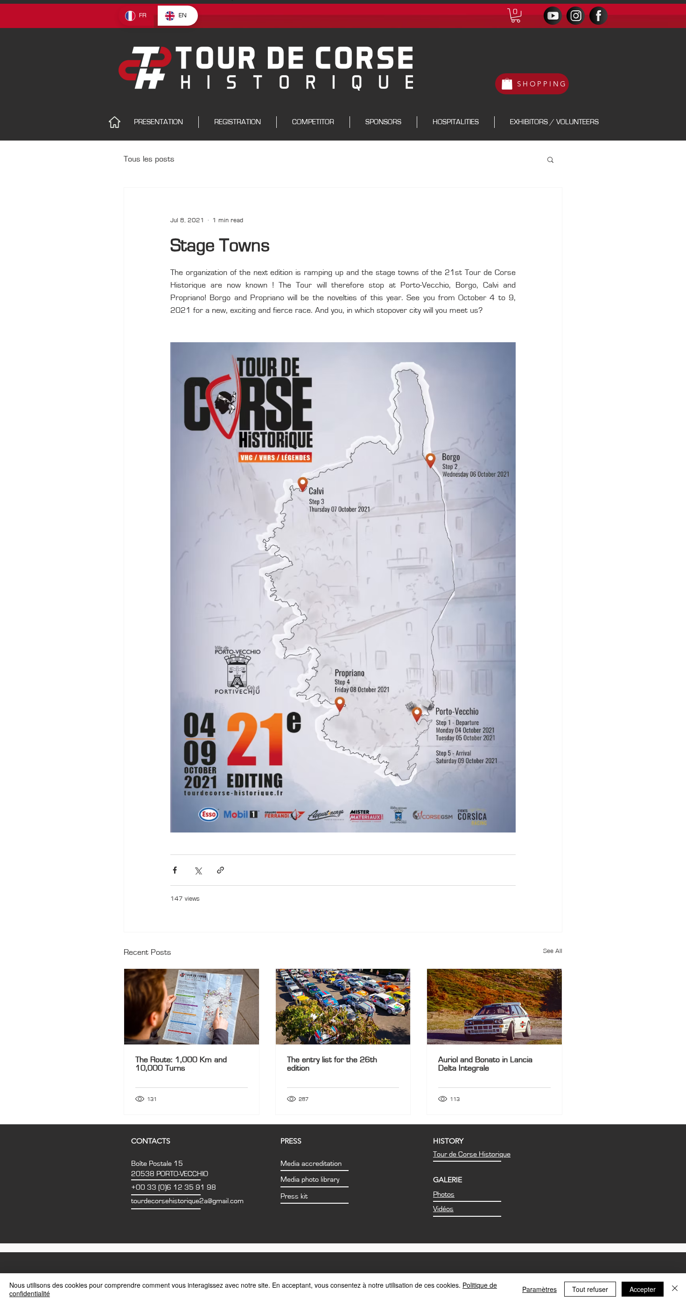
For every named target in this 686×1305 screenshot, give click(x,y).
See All (552, 951)
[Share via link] (220, 870)
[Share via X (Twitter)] (197, 870)
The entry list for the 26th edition (332, 1064)
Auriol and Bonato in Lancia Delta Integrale (485, 1064)
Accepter (643, 1289)
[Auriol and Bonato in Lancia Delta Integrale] (494, 1006)
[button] (515, 15)
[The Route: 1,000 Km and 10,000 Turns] (191, 1006)
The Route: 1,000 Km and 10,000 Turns (181, 1064)
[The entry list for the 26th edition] (343, 1006)
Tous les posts (149, 159)
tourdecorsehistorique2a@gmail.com (187, 1201)
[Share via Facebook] (174, 870)
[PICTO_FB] (598, 16)
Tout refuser (590, 1289)
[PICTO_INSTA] (576, 16)
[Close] (674, 1289)
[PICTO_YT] (553, 16)
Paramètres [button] (539, 1289)
